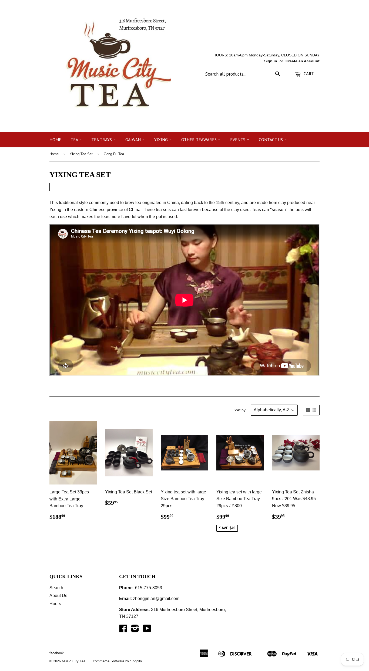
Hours (55, 603)
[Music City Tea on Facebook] (123, 630)
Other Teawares (199, 139)
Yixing (161, 139)
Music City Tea (73, 661)
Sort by (239, 410)
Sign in (270, 61)
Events (238, 139)
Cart (308, 74)
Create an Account (303, 61)
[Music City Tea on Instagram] (135, 630)
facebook (56, 653)
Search (56, 587)
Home (55, 139)
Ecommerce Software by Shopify (116, 661)
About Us (58, 595)
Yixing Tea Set (81, 154)
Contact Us (271, 139)
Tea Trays (102, 139)
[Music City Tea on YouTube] (147, 630)
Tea (75, 139)
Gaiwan (133, 139)
